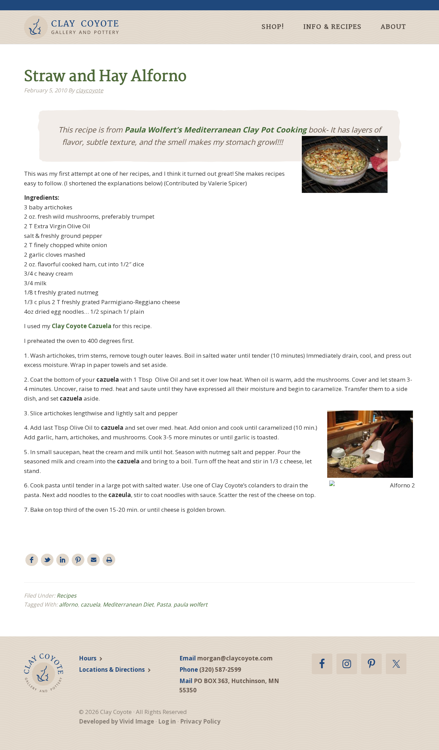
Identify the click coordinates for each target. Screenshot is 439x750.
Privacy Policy (200, 721)
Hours (87, 658)
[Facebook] (31, 560)
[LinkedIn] (62, 560)
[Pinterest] (78, 560)
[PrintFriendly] (109, 560)
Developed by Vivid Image (116, 721)
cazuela (90, 604)
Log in (167, 721)
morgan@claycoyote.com (235, 658)
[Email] (93, 560)
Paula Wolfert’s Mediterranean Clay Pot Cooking (215, 129)
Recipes (66, 595)
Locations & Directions (112, 669)
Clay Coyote (83, 27)
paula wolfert (190, 604)
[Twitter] (47, 560)
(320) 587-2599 (220, 669)
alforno (68, 604)
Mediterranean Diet (128, 604)
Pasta (163, 604)
